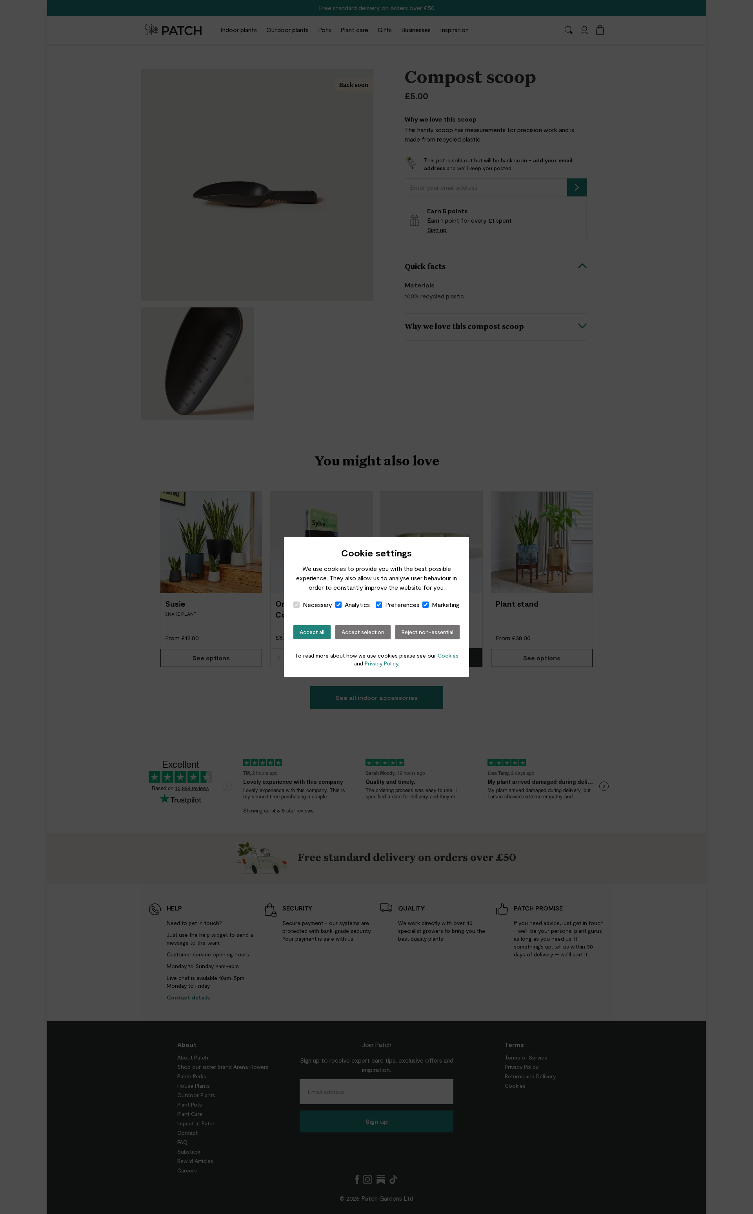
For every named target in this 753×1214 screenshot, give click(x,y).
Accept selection (363, 632)
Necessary (317, 604)
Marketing (445, 604)
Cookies (448, 655)
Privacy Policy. (382, 663)
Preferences (402, 604)
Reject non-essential (427, 632)
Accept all (312, 632)
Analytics (357, 604)
